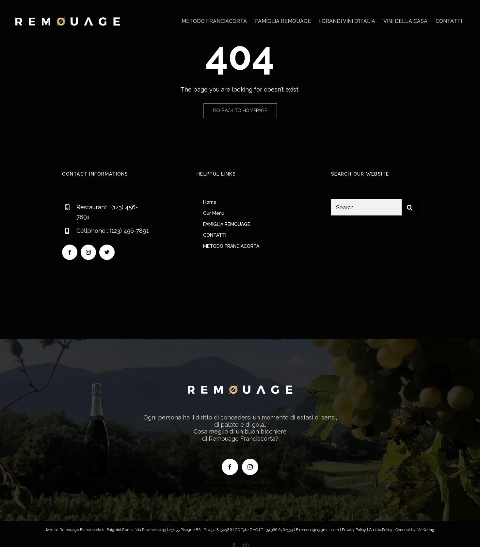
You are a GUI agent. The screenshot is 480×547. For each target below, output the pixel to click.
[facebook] (69, 252)
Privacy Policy (354, 529)
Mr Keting (425, 529)
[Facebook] (230, 467)
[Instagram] (250, 467)
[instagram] (88, 252)
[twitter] (107, 252)
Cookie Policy (380, 529)
